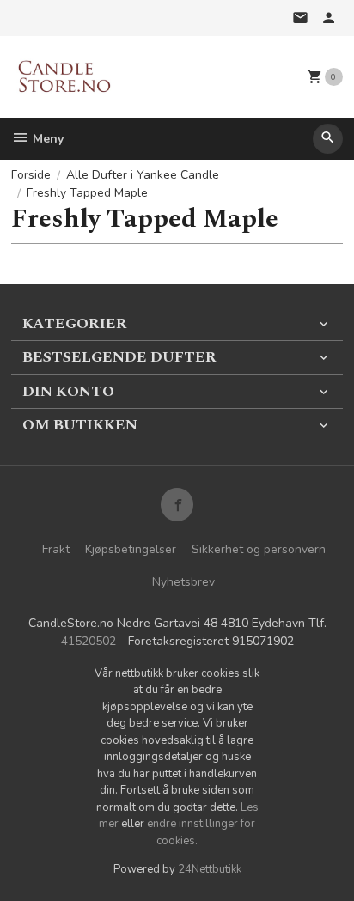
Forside (31, 175)
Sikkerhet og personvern (259, 549)
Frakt (56, 549)
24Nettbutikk (209, 869)
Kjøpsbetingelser (130, 549)
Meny (46, 139)
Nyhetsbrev (183, 582)
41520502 (88, 641)
